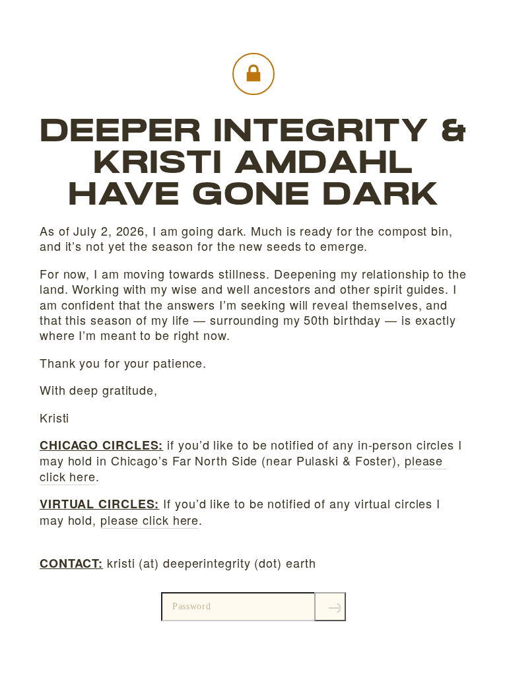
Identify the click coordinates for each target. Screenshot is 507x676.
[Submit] (330, 606)
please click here (149, 519)
